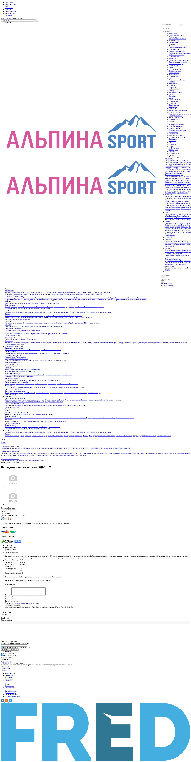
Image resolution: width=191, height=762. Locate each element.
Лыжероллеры (176, 207)
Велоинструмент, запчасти (46, 402)
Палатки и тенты (175, 49)
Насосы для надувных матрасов (40, 380)
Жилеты (56, 316)
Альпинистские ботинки (177, 80)
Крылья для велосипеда (73, 400)
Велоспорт (172, 58)
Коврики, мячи (174, 153)
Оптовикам (9, 679)
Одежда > (8, 314)
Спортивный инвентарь (177, 137)
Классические (17, 412)
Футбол (184, 262)
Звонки (103, 400)
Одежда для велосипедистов (178, 62)
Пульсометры (173, 132)
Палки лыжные (174, 73)
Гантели (172, 151)
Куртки (183, 225)
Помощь (3, 670)
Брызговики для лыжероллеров (55, 421)
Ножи (28, 360)
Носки (83, 418)
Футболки (168, 232)
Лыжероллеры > (10, 425)
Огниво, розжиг (10, 387)
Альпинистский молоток (177, 39)
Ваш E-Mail (5, 618)
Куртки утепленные (181, 227)
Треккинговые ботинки (77, 312)
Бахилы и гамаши (171, 184)
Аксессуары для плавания (178, 110)
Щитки (24, 393)
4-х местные (47, 353)
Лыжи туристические (172, 187)
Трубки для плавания (176, 117)
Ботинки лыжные (175, 71)
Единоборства (174, 105)
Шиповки (30, 393)
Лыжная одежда (170, 205)
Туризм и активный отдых (178, 46)
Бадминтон (173, 139)
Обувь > (7, 310)
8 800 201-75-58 (6, 18)
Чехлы (13, 357)
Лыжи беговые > (10, 305)
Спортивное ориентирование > (15, 391)
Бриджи (85, 405)
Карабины (183, 164)
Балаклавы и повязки (176, 92)
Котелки (59, 360)
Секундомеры (173, 133)
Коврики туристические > (13, 373)
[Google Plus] (11, 519)
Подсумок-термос (39, 421)
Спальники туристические (178, 48)
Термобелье (169, 230)
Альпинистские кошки (177, 35)
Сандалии (172, 87)
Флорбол (178, 262)
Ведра (64, 360)
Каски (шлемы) (87, 292)
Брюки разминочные (127, 418)
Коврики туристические (173, 185)
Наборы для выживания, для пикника (43, 360)
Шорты (174, 232)
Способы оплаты (10, 691)
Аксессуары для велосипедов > (15, 398)
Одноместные (23, 369)
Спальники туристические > (14, 348)
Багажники (59, 402)
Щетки (167, 210)
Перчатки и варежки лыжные (71, 418)
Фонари (185, 193)
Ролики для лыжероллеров (51, 427)
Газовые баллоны (64, 387)
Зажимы (177, 164)
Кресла (12, 364)
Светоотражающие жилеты (14, 405)
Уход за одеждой (60, 317)
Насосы (62, 400)
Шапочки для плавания (92, 323)
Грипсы (7, 402)
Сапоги (186, 216)
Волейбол (172, 144)
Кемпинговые (38, 353)
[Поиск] (37, 20)
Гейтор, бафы (115, 418)
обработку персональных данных (28, 603)
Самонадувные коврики (64, 375)
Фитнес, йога (173, 150)
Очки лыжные (89, 307)
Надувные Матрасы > (12, 378)
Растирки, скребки (26, 421)
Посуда (18, 360)
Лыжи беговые (174, 65)
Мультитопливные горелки (25, 387)
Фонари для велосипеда (13, 400)
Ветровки (172, 96)
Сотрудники (9, 675)
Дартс (171, 146)
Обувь (171, 78)
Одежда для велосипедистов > (15, 403)
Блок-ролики (173, 42)
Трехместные (14, 369)
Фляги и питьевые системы (30, 400)
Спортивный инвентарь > (13, 332)
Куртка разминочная (93, 418)
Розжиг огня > (10, 385)
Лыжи (171, 67)
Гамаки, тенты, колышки (13, 353)
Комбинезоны (66, 405)
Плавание (172, 108)
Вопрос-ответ (9, 686)
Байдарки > (9, 368)
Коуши (186, 166)
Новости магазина (9, 655)
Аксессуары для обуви (183, 219)
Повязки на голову (54, 418)
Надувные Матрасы (57, 300)
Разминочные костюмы (40, 418)
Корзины (84, 400)
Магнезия (182, 168)
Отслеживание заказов (12, 696)
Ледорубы (168, 168)
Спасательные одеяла (36, 350)
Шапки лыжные (26, 418)
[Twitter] (4, 519)
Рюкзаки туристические (177, 51)
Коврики (21, 375)
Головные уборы (174, 99)
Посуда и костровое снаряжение (180, 53)
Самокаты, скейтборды (178, 264)
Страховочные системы (55, 294)
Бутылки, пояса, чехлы (177, 135)
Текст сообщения (7, 620)
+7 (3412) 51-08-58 (167, 285)
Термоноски (177, 230)
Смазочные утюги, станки (14, 308)
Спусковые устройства (173, 169)
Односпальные (24, 380)
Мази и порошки (174, 74)
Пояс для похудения (176, 126)
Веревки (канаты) (175, 40)
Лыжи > (7, 411)
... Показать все (174, 44)
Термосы (180, 193)
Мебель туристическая (176, 55)
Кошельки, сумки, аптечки (174, 182)
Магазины (8, 677)
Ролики (171, 155)
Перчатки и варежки (86, 317)
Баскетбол (172, 141)
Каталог (7, 289)
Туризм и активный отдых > (14, 296)
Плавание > (9, 321)
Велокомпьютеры (31, 402)
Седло (42, 400)
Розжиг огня (92, 300)
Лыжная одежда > (11, 416)
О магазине (5, 666)
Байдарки (187, 182)
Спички (13, 360)
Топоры (7, 360)
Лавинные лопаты (177, 166)
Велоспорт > (9, 301)
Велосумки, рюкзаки (17, 402)
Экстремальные (27, 353)
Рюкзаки (8, 357)
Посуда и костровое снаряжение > (16, 359)
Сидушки (46, 375)
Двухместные (33, 369)
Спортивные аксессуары (177, 130)
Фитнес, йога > (10, 337)
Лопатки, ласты (174, 112)
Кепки (167, 227)
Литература (173, 107)
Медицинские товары (176, 125)
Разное (167, 262)
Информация (5, 668)
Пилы (23, 360)
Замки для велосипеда (113, 400)
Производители (10, 687)
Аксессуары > (9, 419)
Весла (7, 369)
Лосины (8, 317)
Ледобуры (175, 168)
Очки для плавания (175, 116)
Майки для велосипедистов (45, 405)
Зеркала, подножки (94, 400)
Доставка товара (10, 693)
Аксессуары (173, 37)
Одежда (171, 91)
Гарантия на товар (11, 694)
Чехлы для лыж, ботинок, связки (34, 308)
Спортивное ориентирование (124, 300)
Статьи (7, 684)
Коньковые (9, 412)
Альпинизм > (9, 291)
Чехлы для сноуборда (12, 421)
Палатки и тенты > (11, 351)
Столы (7, 364)
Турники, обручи (175, 157)
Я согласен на (23, 603)
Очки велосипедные (52, 400)
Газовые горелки (52, 387)
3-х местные (56, 353)
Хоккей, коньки (62, 334)
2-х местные (64, 353)
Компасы (72, 393)
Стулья (17, 364)
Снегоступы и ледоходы (177, 191)
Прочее (171, 121)
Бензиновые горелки (77, 387)
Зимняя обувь (173, 83)
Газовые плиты (40, 387)
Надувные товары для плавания (180, 114)
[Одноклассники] (6, 519)
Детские (25, 412)
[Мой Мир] (8, 519)
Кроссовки (172, 85)
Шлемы (26, 405)
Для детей (172, 103)
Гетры (171, 98)
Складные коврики (11, 375)
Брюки (171, 94)
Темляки (188, 205)
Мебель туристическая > (13, 362)
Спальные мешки (11, 350)
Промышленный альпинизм (180, 171)
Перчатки (32, 405)
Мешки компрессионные (52, 350)
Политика (8, 681)
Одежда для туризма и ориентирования (24, 317)
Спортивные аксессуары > (14, 328)
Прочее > (8, 325)
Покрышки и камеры (176, 64)
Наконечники (73, 384)
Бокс (170, 142)
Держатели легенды (93, 393)
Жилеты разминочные (12, 418)
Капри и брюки (81, 393)
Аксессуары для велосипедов (179, 60)
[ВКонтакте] (2, 519)
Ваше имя (5, 614)
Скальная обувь (170, 218)
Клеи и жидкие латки (176, 123)
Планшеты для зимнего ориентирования (55, 393)
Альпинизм (173, 33)
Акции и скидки (10, 673)
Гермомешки (181, 184)
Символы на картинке (9, 642)
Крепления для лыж (176, 69)
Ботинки (172, 82)
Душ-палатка (141, 298)
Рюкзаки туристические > (13, 355)
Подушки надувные (12, 380)
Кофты (172, 227)
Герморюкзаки (21, 357)
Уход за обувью (170, 219)
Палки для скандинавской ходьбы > (17, 382)
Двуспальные (55, 380)
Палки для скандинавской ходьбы (176, 189)
